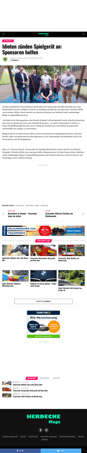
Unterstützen (33, 436)
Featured (29, 205)
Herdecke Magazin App (10, 436)
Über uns (81, 436)
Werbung (45, 439)
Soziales (44, 205)
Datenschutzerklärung (67, 436)
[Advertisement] (43, 16)
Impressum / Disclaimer (49, 436)
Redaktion (15, 60)
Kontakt (23, 436)
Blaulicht (20, 205)
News (37, 205)
